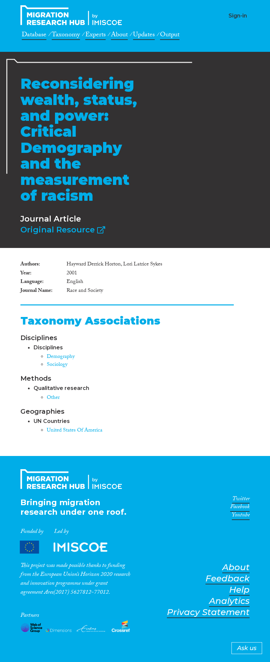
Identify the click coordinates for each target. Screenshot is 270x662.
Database (34, 35)
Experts (95, 35)
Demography (61, 357)
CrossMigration (73, 15)
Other (53, 398)
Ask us (246, 648)
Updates (144, 35)
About (119, 35)
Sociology (57, 365)
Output (169, 35)
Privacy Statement (208, 612)
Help (239, 590)
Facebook (240, 508)
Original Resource (58, 229)
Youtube (241, 516)
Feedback (227, 579)
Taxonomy (66, 35)
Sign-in (238, 16)
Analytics (229, 601)
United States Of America (74, 430)
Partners (69, 547)
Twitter (241, 500)
